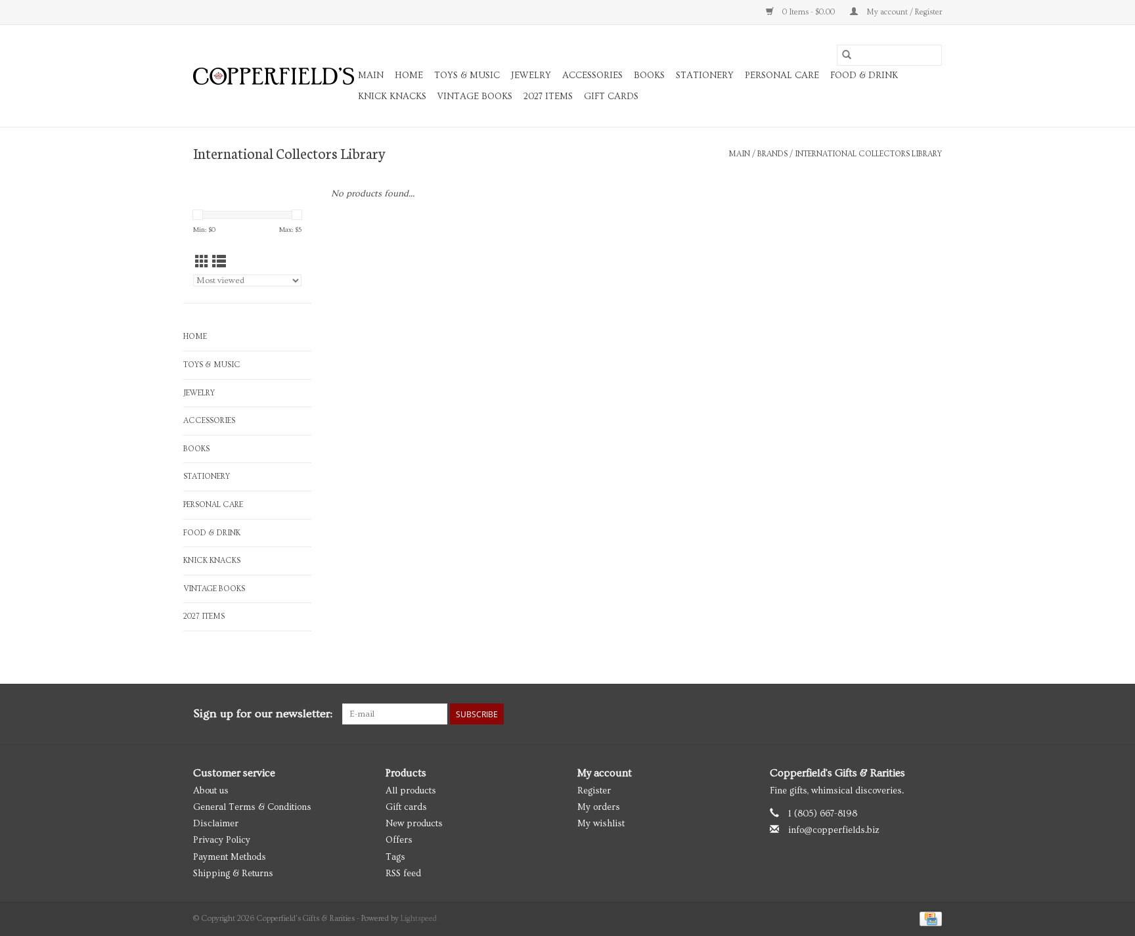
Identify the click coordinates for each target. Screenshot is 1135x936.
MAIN (371, 75)
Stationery (705, 75)
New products (414, 823)
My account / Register (903, 12)
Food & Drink (864, 75)
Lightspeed (419, 918)
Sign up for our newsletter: (262, 714)
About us (211, 791)
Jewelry (531, 75)
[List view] (219, 262)
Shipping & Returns (233, 873)
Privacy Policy (221, 840)
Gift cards (611, 96)
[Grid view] (202, 262)
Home (409, 75)
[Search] (847, 55)
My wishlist (601, 823)
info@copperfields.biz (833, 830)
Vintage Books (474, 96)
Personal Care (782, 75)
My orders (598, 807)
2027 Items (548, 96)
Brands (772, 154)
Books (649, 75)
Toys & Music (467, 75)
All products (411, 791)
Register (594, 791)
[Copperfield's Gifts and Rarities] (273, 76)
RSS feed (403, 873)
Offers (399, 840)
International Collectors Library (868, 154)
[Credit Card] (928, 917)
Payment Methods (229, 857)
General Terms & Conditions (252, 807)
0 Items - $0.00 (808, 12)
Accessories (592, 75)
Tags (395, 857)
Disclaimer (215, 823)
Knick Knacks (392, 96)
